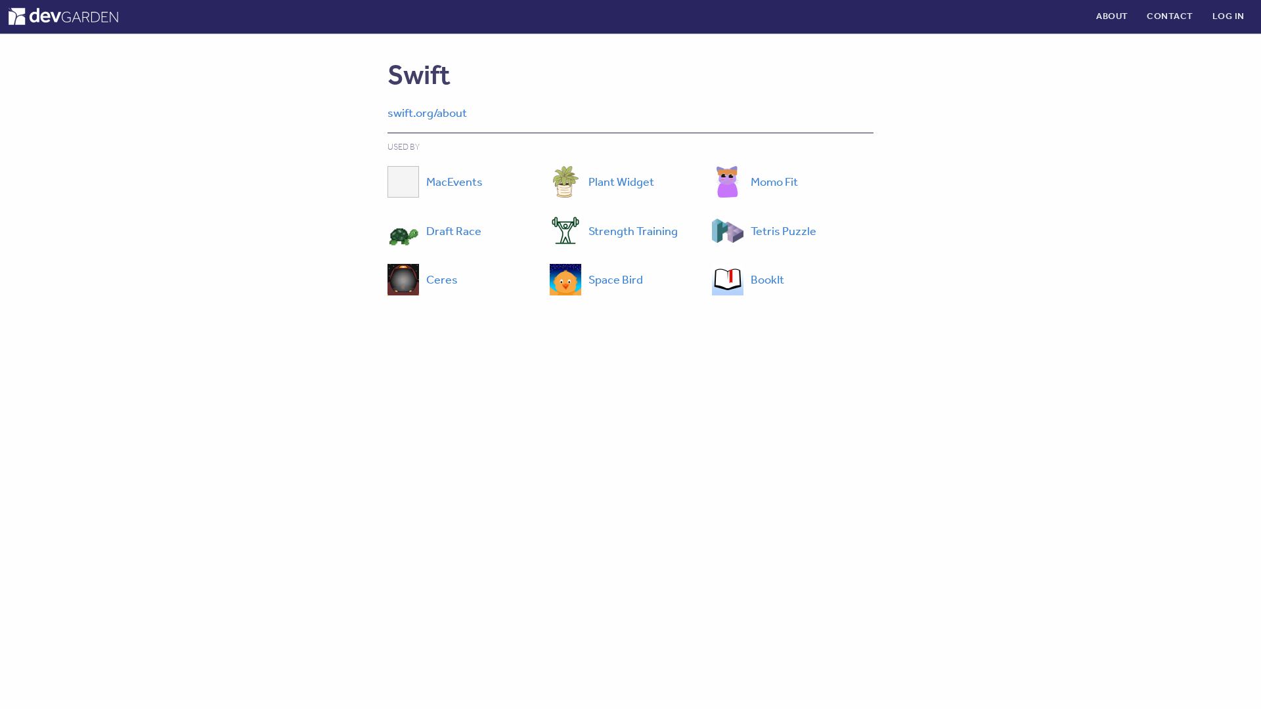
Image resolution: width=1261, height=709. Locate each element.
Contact (1170, 16)
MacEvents (454, 181)
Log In (1228, 16)
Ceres (442, 279)
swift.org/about (427, 112)
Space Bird (615, 279)
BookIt (767, 279)
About (1112, 16)
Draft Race (453, 230)
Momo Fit (774, 181)
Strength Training (633, 230)
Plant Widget (621, 181)
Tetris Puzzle (783, 230)
